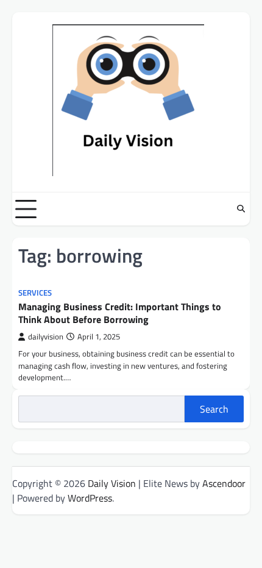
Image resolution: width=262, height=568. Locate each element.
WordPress (90, 498)
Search (214, 409)
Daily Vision (112, 483)
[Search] (241, 209)
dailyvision (45, 337)
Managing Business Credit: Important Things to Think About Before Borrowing (119, 313)
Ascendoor (224, 483)
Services (35, 292)
